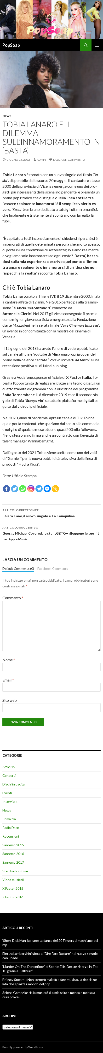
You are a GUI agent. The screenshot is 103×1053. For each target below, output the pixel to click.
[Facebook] (6, 488)
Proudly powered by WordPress (22, 1047)
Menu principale (97, 45)
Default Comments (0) (18, 569)
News (6, 116)
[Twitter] (14, 488)
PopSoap (11, 45)
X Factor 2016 (12, 897)
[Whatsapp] (22, 488)
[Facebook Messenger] (47, 488)
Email (8, 680)
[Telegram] (39, 488)
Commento (12, 597)
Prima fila (9, 819)
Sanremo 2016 (13, 854)
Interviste (9, 801)
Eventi (7, 793)
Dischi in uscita (13, 784)
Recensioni (10, 836)
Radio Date (10, 828)
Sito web (9, 700)
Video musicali (13, 880)
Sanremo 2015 (13, 845)
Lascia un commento (69, 159)
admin (41, 159)
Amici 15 (8, 767)
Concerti (9, 775)
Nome (8, 659)
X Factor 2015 (12, 888)
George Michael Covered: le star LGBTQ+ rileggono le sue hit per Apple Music (50, 533)
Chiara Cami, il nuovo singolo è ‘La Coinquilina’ (38, 513)
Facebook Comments (52, 569)
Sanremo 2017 (13, 862)
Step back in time (15, 871)
